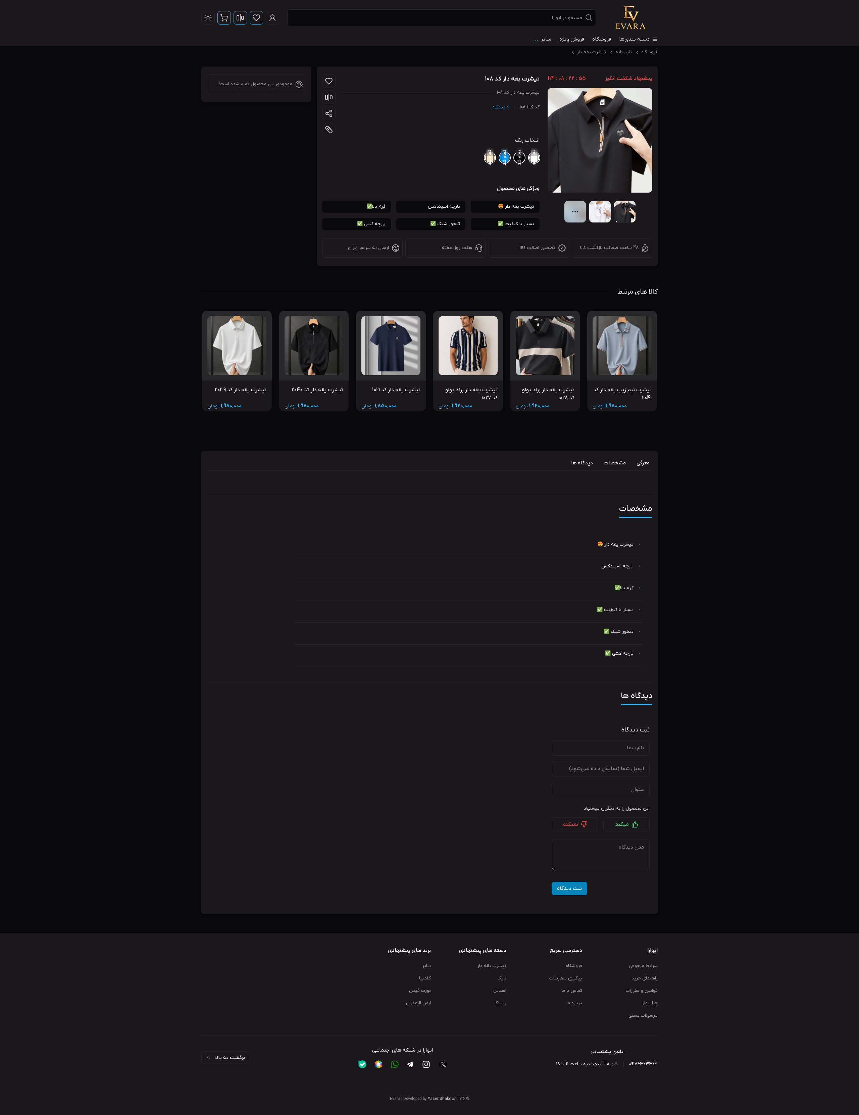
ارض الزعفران (418, 1003)
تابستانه (623, 52)
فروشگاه (601, 39)
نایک (501, 978)
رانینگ (500, 1003)
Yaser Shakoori (442, 1099)
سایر (426, 966)
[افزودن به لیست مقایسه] (329, 97)
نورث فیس (420, 990)
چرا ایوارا (650, 1003)
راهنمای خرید (644, 978)
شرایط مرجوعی (643, 966)
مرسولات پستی (643, 1015)
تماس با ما (571, 990)
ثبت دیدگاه (569, 888)
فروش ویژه (571, 39)
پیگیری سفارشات (565, 978)
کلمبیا (425, 978)
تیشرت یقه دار (591, 52)
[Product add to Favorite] (329, 81)
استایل (499, 990)
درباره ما (574, 1003)
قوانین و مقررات (642, 990)
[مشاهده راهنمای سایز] (329, 129)
